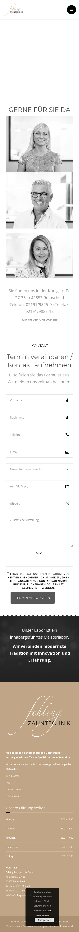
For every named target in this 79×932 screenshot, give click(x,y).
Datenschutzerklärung (44, 574)
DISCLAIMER (12, 796)
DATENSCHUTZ (14, 789)
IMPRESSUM (12, 775)
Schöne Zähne (19, 921)
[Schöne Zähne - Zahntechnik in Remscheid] (13, 9)
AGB (8, 782)
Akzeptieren (44, 920)
